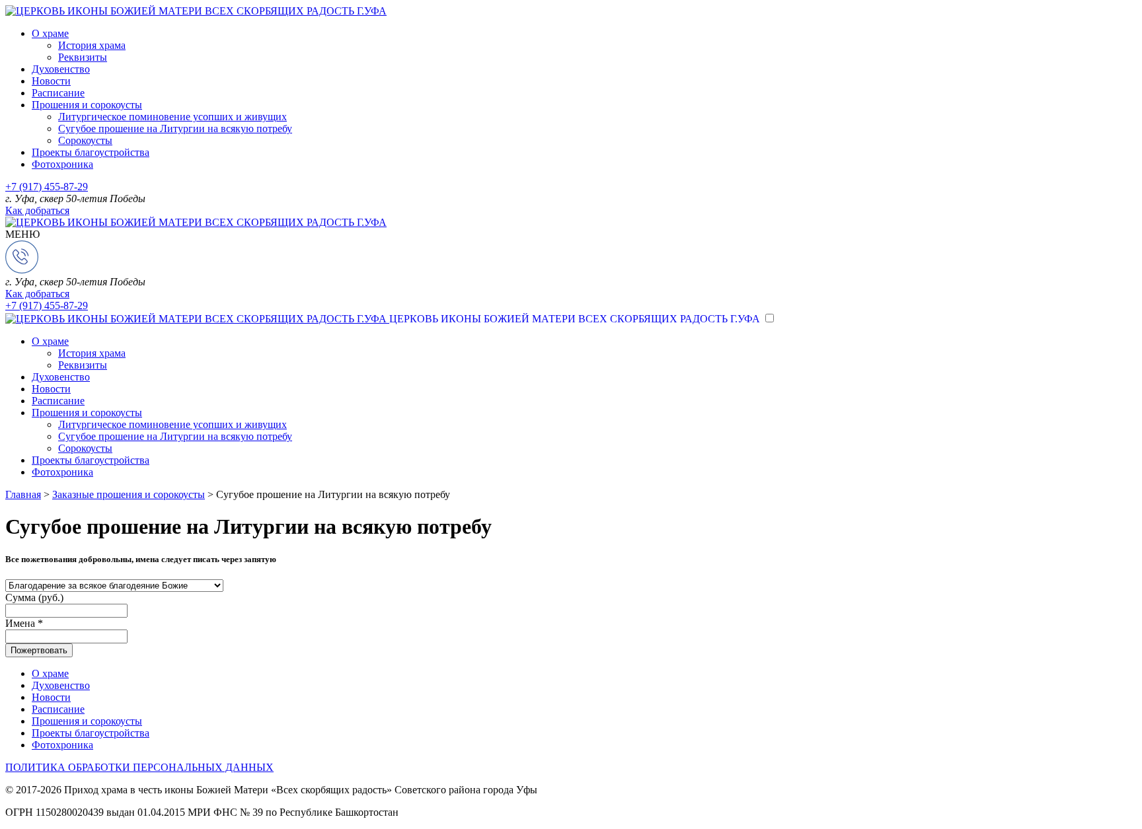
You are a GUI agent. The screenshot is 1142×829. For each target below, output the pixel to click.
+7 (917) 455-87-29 (46, 186)
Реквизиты (82, 57)
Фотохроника (62, 164)
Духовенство (61, 69)
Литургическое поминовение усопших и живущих (172, 116)
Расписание (58, 92)
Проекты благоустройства (90, 152)
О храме (50, 33)
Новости (51, 81)
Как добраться (37, 210)
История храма (92, 45)
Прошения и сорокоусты (87, 104)
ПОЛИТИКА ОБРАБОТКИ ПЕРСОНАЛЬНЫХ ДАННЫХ (139, 767)
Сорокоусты (85, 140)
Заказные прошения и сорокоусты (128, 494)
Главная (23, 494)
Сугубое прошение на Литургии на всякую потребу (175, 128)
